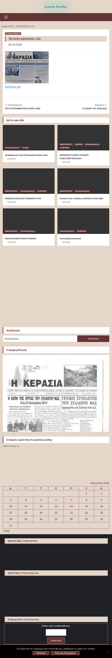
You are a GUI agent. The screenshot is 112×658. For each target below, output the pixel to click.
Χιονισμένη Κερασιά (70, 238)
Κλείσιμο (41, 653)
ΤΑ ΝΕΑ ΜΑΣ (64, 148)
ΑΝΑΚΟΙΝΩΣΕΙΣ (66, 144)
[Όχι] (108, 651)
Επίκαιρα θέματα (13, 33)
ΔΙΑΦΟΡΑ (78, 144)
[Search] (106, 17)
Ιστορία (25, 148)
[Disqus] (56, 285)
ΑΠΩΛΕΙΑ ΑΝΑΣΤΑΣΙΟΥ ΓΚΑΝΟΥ (20, 238)
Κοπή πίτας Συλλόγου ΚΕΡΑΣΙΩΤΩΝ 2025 (81, 198)
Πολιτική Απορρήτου (65, 653)
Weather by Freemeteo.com (11, 446)
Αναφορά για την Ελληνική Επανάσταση (26, 155)
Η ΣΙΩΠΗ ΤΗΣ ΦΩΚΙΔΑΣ (94, 106)
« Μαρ (6, 530)
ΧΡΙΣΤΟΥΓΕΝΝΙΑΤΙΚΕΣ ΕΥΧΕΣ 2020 (22, 106)
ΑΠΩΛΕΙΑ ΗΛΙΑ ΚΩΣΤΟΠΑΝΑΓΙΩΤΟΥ (23, 198)
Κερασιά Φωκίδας (56, 6)
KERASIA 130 (13, 86)
